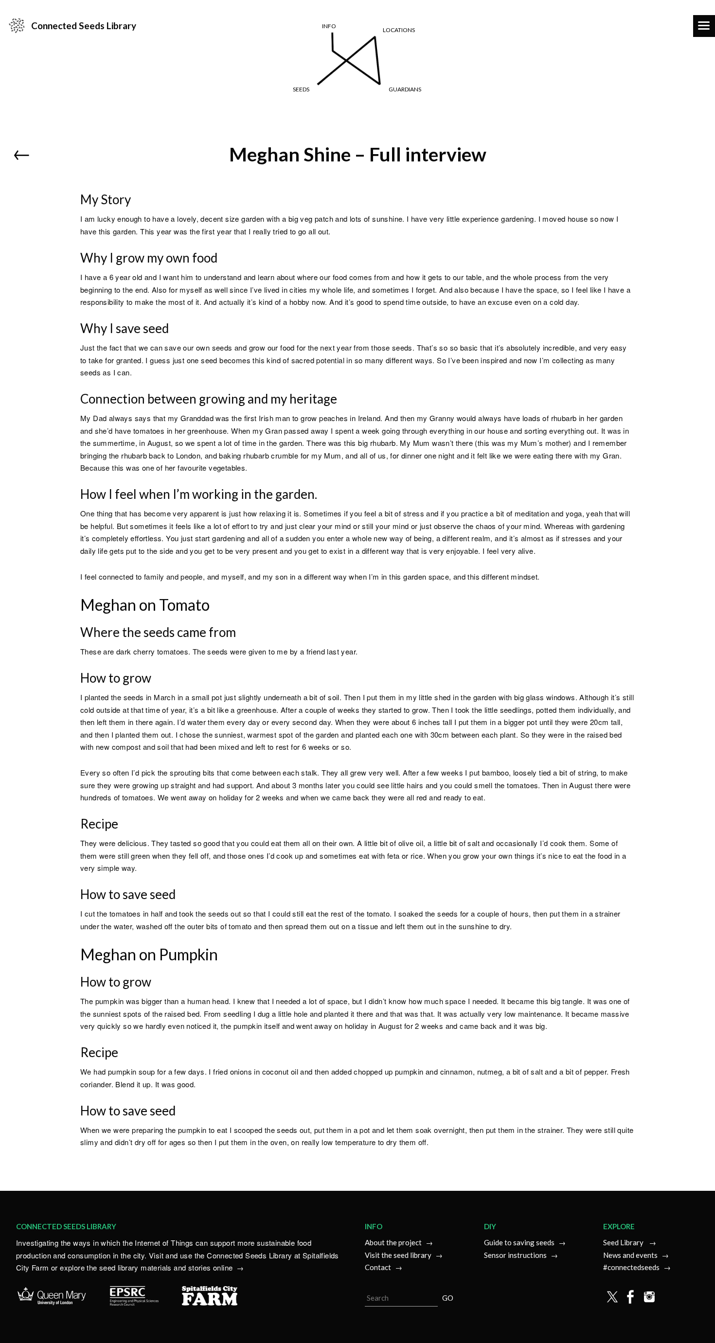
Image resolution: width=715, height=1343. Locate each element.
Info (329, 26)
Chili (236, 130)
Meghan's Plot (535, 130)
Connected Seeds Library (83, 25)
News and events (630, 1255)
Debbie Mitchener (406, 130)
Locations (399, 30)
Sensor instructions (515, 1255)
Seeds (301, 89)
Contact (378, 1267)
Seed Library (624, 1242)
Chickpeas (249, 115)
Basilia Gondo (396, 115)
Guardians (405, 89)
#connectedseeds (631, 1267)
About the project (393, 1242)
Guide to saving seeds (519, 1242)
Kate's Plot (527, 115)
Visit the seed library (398, 1255)
